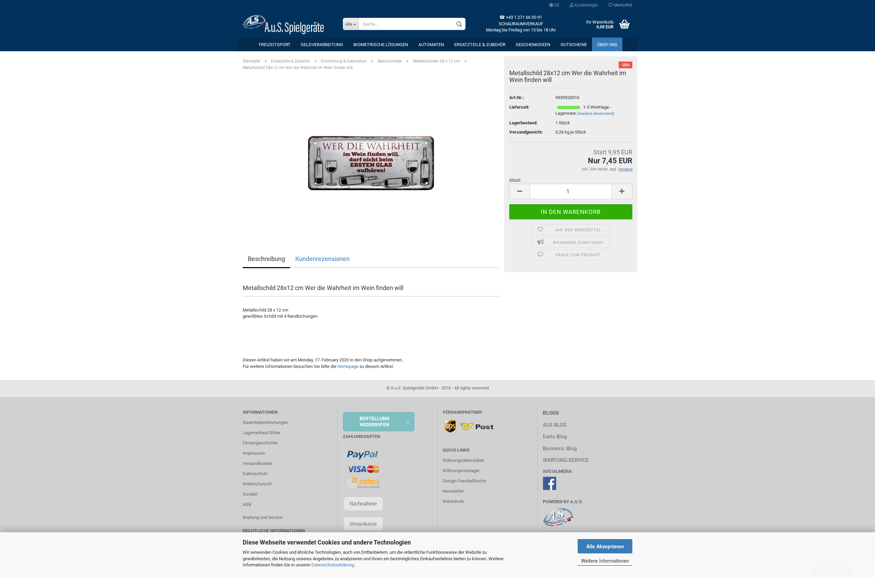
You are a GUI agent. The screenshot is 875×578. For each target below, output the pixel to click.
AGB (247, 504)
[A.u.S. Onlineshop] (288, 24)
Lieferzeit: (519, 107)
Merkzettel (622, 5)
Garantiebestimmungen (265, 422)
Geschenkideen (533, 44)
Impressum (254, 453)
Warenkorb (453, 501)
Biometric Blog (560, 448)
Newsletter (453, 491)
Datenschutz (255, 473)
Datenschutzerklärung (332, 564)
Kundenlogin (586, 5)
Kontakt (250, 494)
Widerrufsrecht (257, 483)
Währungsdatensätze (463, 460)
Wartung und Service (263, 517)
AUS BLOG (555, 425)
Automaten (431, 44)
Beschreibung (266, 258)
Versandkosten (257, 463)
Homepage (348, 366)
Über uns (607, 44)
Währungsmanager (461, 470)
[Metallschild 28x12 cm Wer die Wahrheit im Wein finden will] (371, 152)
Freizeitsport (275, 44)
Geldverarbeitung (322, 44)
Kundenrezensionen (322, 258)
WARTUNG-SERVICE (566, 460)
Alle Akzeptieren (605, 546)
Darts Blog (555, 437)
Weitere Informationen (605, 560)
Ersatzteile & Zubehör (480, 44)
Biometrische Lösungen (380, 44)
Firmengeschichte (260, 442)
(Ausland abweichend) (596, 113)
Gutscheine (574, 44)
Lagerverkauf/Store (261, 432)
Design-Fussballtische (464, 480)
